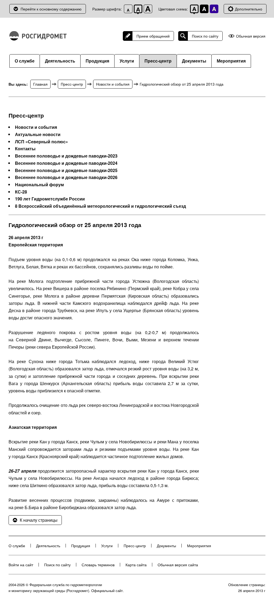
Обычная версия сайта (178, 564)
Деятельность (60, 61)
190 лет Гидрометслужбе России (50, 199)
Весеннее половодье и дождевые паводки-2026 (66, 177)
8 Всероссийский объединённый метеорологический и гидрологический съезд (100, 206)
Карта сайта (136, 564)
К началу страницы (39, 520)
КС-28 (21, 192)
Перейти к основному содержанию (51, 9)
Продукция (97, 61)
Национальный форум (39, 185)
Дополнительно (248, 9)
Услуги (127, 61)
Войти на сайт (21, 564)
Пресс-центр (158, 61)
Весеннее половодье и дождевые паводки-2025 (66, 170)
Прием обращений (153, 36)
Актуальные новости (37, 134)
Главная (40, 84)
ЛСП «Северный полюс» (41, 142)
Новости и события (113, 84)
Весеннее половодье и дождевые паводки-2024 (66, 163)
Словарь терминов (98, 564)
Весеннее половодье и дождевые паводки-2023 (66, 156)
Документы (194, 61)
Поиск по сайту (205, 36)
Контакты (25, 149)
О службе (25, 61)
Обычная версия (250, 36)
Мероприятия (231, 61)
